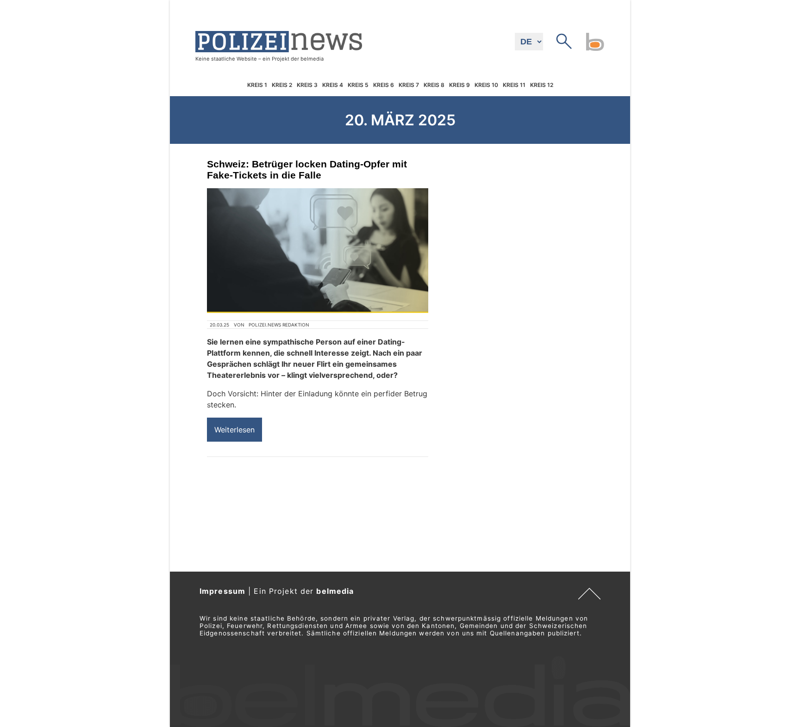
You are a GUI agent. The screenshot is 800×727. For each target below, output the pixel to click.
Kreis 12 (541, 85)
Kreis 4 (332, 85)
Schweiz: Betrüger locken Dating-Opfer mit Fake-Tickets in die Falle (307, 169)
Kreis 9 (459, 85)
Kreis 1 (257, 85)
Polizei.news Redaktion (279, 324)
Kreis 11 (514, 85)
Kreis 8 (434, 85)
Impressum (222, 591)
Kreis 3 (307, 85)
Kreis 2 (282, 85)
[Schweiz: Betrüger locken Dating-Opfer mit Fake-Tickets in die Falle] (317, 250)
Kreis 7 (409, 85)
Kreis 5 (358, 85)
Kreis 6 (383, 85)
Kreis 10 (486, 85)
